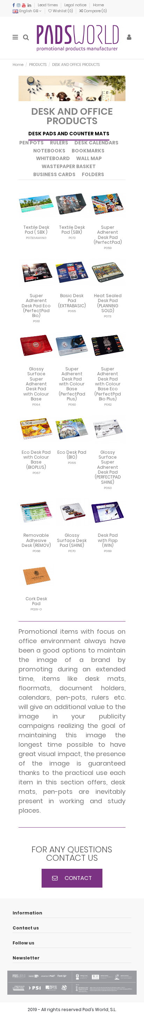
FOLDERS (93, 175)
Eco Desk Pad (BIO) (71, 454)
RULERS (59, 143)
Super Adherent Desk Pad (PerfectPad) (108, 234)
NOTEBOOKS (49, 151)
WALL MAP (89, 159)
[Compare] (36, 220)
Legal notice (75, 5)
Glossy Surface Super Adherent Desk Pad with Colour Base (36, 384)
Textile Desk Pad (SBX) (72, 229)
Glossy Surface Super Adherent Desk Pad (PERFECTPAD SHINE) (108, 467)
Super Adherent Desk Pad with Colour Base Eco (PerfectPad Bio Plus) (107, 384)
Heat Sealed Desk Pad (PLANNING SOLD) (108, 303)
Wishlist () (63, 11)
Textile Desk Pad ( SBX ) (36, 229)
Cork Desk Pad (36, 601)
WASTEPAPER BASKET (69, 167)
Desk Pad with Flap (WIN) (108, 540)
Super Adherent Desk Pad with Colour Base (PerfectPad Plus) (72, 384)
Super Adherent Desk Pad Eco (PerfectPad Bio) (36, 306)
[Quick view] (45, 220)
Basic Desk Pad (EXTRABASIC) (72, 301)
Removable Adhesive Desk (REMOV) (36, 540)
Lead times (48, 5)
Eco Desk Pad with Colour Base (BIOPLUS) (36, 459)
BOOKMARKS (88, 151)
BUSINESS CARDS (54, 175)
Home (98, 5)
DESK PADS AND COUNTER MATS (68, 134)
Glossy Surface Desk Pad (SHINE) (72, 540)
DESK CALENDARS (96, 143)
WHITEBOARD (53, 159)
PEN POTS (31, 143)
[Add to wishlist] (28, 220)
